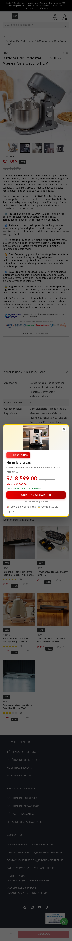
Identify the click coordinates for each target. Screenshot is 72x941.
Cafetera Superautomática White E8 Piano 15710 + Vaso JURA (33, 469)
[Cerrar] (64, 429)
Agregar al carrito (36, 495)
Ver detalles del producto (36, 501)
